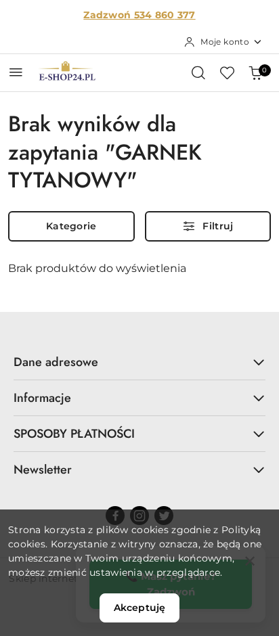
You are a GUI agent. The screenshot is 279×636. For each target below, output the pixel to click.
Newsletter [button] (43, 469)
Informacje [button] (42, 398)
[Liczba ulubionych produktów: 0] (226, 72)
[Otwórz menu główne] (16, 72)
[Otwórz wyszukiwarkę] (198, 72)
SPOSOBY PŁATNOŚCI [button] (74, 433)
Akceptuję (139, 607)
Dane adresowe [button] (56, 362)
